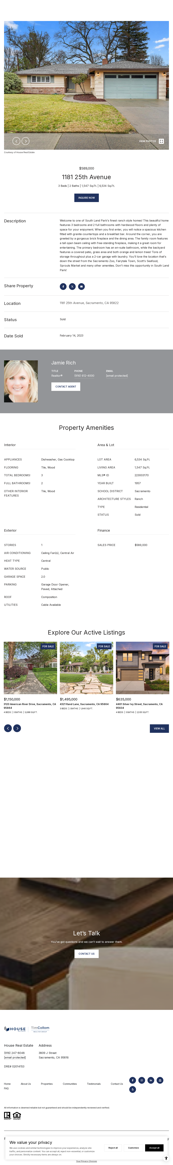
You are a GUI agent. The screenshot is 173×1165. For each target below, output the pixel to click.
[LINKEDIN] (150, 1080)
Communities (70, 1083)
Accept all (154, 1148)
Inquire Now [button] (86, 197)
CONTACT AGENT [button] (65, 386)
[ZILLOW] (160, 1080)
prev (16, 141)
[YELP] (132, 1089)
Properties (47, 1083)
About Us (26, 1083)
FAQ (6, 1088)
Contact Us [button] (87, 953)
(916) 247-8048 (14, 1053)
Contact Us (117, 1083)
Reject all (113, 1148)
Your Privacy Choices (86, 1161)
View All (159, 728)
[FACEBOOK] (132, 1080)
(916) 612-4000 (84, 375)
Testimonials (94, 1083)
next (25, 141)
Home (7, 1083)
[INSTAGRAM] (141, 1080)
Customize (133, 1148)
